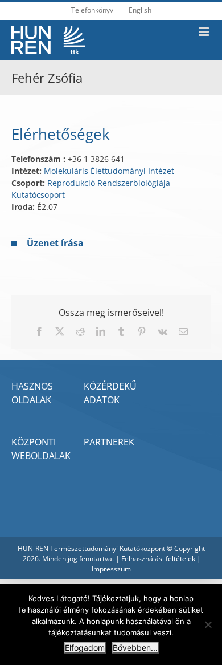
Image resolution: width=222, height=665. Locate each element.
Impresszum (111, 569)
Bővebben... (135, 647)
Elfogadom (85, 647)
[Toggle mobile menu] (205, 32)
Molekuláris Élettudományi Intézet (109, 170)
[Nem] (207, 624)
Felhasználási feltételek (158, 558)
